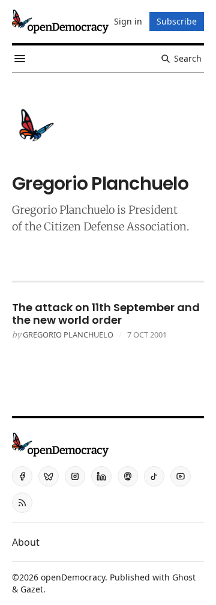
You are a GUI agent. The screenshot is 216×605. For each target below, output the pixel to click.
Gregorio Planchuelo (68, 334)
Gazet (31, 589)
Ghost (184, 577)
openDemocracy (73, 577)
